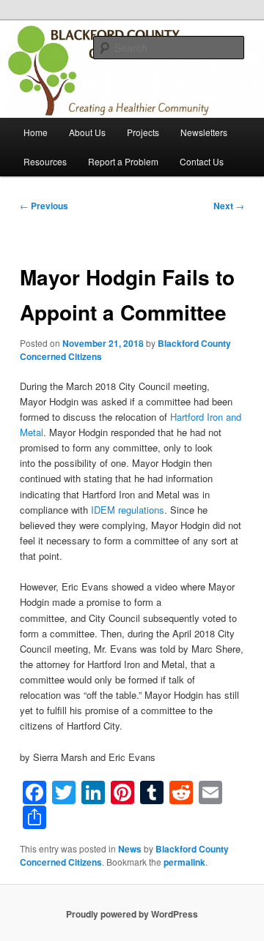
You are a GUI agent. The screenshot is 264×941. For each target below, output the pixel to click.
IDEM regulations (127, 510)
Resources (45, 161)
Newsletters (203, 132)
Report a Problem (123, 161)
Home (35, 132)
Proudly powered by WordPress (132, 914)
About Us (87, 132)
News (130, 848)
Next (228, 205)
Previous (44, 205)
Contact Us (202, 161)
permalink (184, 862)
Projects (143, 132)
